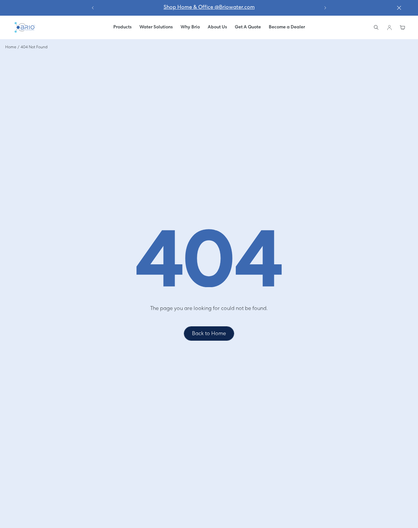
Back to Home (209, 333)
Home (10, 47)
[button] (156, 27)
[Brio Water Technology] (24, 27)
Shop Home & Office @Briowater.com (209, 7)
